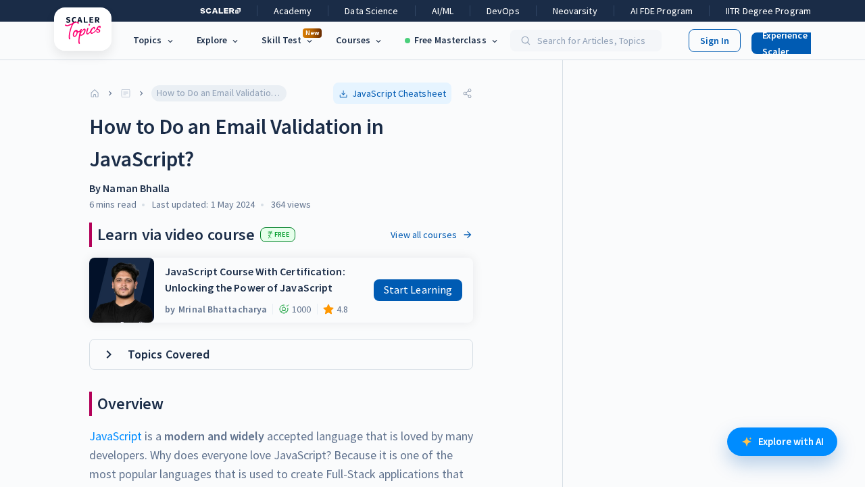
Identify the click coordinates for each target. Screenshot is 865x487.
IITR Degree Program (768, 11)
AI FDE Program (662, 11)
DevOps (503, 11)
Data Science (371, 11)
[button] (793, 40)
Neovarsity (575, 11)
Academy (293, 11)
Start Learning (418, 289)
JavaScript (115, 436)
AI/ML (443, 11)
